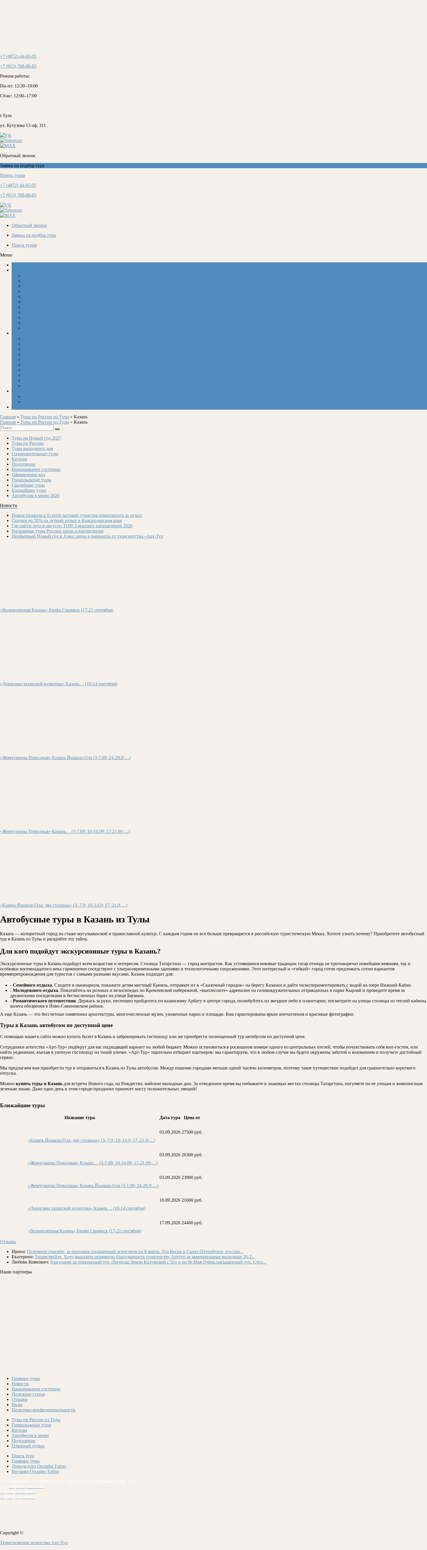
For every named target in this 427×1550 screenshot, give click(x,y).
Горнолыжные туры (43, 322)
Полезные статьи (40, 364)
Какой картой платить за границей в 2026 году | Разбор (78, 354)
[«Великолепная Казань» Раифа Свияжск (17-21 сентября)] (50, 600)
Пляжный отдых (39, 306)
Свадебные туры (39, 296)
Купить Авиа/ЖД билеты (37, 390)
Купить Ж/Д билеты (43, 401)
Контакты (21, 406)
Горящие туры (26, 1378)
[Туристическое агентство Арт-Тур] (26, 46)
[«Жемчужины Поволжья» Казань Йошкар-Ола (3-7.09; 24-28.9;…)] (51, 747)
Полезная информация (34, 333)
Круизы (31, 291)
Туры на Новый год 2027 (36, 438)
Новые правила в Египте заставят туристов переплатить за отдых (77, 515)
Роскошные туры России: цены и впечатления (57, 530)
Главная (8, 416)
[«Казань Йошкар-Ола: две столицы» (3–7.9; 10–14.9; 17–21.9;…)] (51, 895)
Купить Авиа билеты (44, 396)
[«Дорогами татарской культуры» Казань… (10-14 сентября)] (39, 673)
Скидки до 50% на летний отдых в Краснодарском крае (67, 520)
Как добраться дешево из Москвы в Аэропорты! (71, 370)
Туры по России (28, 443)
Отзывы (31, 385)
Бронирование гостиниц (47, 301)
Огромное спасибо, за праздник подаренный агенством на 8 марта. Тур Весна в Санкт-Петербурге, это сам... (135, 1251)
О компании (35, 338)
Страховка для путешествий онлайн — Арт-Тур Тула (75, 343)
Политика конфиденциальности (43, 1409)
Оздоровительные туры (35, 453)
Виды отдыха (25, 270)
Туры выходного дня (32, 448)
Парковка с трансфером (46, 349)
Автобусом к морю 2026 (36, 495)
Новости (31, 359)
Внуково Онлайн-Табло (35, 1471)
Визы (28, 317)
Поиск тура (23, 1455)
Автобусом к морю (42, 275)
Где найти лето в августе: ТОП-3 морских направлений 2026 (72, 525)
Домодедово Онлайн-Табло (50, 375)
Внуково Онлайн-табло (46, 380)
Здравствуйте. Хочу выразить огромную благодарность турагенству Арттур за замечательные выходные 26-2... (145, 1256)
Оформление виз (28, 474)
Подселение (35, 286)
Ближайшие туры (40, 327)
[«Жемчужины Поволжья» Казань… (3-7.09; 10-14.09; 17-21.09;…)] (43, 821)
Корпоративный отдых (46, 312)
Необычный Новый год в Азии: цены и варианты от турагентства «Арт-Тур (87, 536)
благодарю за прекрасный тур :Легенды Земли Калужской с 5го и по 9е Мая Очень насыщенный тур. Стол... (158, 1261)
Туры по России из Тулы (44, 416)
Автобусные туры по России (51, 280)
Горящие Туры (26, 264)
